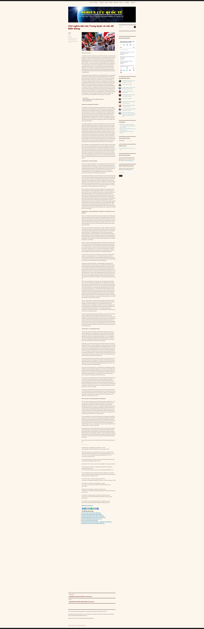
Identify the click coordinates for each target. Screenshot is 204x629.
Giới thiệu (127, 2)
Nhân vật (101, 2)
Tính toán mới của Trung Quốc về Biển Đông (91, 512)
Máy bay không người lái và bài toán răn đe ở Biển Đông (93, 517)
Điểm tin (133, 2)
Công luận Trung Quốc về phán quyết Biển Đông (92, 514)
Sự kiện (106, 2)
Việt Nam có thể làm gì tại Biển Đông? (90, 520)
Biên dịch (95, 2)
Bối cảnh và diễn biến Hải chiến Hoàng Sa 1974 (92, 518)
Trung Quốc (72, 39)
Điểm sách (116, 2)
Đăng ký (120, 175)
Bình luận (70, 38)
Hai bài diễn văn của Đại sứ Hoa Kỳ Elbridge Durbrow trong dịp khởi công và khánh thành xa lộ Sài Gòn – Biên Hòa (127, 126)
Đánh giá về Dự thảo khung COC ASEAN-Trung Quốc (93, 515)
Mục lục (121, 2)
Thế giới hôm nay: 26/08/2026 (127, 98)
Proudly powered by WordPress (81, 625)
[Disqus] (92, 546)
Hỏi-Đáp (111, 2)
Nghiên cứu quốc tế (71, 625)
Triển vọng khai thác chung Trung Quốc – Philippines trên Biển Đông (97, 521)
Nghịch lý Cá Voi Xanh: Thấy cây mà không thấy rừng (93, 523)
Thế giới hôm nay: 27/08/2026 (127, 84)
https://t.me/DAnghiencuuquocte (128, 160)
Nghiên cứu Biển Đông (89, 505)
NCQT (69, 35)
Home (91, 2)
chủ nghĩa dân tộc (71, 41)
